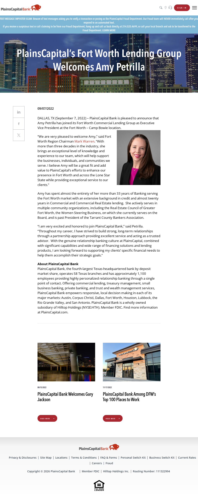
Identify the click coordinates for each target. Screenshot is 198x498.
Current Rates (187, 457)
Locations (61, 457)
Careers (97, 463)
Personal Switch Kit (133, 457)
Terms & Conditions (84, 457)
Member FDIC (90, 471)
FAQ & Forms (108, 457)
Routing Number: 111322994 (151, 471)
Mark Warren (84, 141)
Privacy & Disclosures (23, 457)
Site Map (46, 457)
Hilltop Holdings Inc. (116, 471)
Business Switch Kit (161, 457)
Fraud (109, 463)
